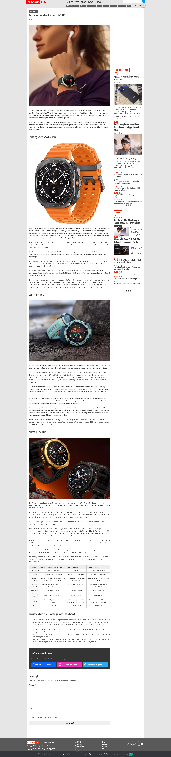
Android (83, 6)
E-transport (122, 6)
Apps (99, 6)
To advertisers (78, 744)
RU (140, 6)
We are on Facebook (43, 665)
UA (136, 6)
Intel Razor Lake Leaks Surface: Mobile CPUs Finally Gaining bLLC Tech (128, 268)
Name (31, 708)
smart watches (33, 11)
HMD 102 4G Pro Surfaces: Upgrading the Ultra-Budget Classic (127, 282)
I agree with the (47, 717)
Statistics (77, 748)
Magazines (104, 746)
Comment (32, 685)
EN (143, 6)
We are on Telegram (95, 665)
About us (78, 742)
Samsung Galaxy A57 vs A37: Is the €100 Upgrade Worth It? (128, 196)
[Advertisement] (129, 26)
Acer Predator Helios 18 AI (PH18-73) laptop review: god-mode (128, 203)
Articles (70, 2)
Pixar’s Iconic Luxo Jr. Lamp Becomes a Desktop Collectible (127, 275)
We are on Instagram (69, 665)
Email (31, 713)
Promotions (105, 745)
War (129, 6)
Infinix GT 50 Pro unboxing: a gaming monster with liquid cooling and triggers (128, 189)
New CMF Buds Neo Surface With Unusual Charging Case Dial (128, 261)
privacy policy (52, 717)
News (77, 2)
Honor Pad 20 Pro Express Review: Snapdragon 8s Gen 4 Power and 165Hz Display (128, 289)
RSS (103, 748)
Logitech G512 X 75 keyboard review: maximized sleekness (127, 182)
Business (113, 6)
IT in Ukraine (91, 6)
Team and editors (79, 746)
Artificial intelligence (72, 6)
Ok (131, 754)
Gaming (106, 6)
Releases (99, 2)
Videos (83, 2)
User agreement (79, 750)
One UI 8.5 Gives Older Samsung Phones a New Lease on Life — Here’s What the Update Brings (127, 175)
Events (90, 2)
